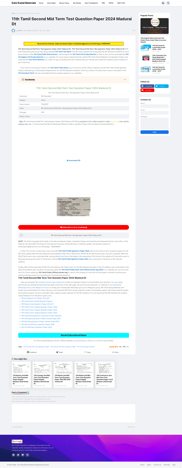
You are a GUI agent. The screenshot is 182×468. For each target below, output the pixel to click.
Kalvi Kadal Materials (24, 2)
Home (13, 13)
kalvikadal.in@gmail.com (83, 44)
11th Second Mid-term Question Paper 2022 (37, 324)
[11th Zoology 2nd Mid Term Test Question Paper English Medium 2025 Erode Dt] (42, 368)
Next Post (131, 427)
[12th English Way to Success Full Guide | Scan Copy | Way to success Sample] (155, 26)
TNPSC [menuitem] (111, 3)
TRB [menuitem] (103, 3)
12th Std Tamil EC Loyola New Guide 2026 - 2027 (158, 69)
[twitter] (18, 455)
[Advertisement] (73, 144)
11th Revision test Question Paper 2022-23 (37, 304)
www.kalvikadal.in (80, 341)
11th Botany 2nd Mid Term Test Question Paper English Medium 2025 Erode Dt (20, 379)
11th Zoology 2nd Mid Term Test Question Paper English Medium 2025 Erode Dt (42, 379)
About (149, 465)
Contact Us (157, 465)
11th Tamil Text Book (63, 52)
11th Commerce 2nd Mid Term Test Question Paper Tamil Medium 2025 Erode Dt (104, 379)
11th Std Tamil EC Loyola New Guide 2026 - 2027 (158, 47)
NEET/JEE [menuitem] (121, 3)
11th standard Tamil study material (49, 282)
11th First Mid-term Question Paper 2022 (36, 327)
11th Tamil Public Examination (45, 54)
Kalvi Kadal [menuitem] (51, 3)
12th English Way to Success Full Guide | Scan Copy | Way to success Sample (153, 40)
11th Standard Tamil (26, 73)
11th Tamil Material (36, 60)
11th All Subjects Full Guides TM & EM (35, 298)
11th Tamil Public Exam (59, 68)
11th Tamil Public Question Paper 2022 (73, 259)
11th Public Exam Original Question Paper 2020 (39, 307)
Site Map (167, 465)
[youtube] (23, 455)
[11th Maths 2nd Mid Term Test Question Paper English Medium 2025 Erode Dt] (84, 368)
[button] (163, 3)
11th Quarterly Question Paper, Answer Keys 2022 (40, 321)
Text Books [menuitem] (77, 3)
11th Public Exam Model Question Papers (37, 301)
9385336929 (106, 44)
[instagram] (27, 455)
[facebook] (13, 455)
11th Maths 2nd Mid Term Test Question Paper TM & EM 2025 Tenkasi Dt (62, 378)
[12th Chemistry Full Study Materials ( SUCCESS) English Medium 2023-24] (146, 57)
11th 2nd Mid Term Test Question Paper (28, 13)
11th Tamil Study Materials (86, 347)
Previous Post (17, 427)
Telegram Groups (42, 287)
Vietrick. (46, 465)
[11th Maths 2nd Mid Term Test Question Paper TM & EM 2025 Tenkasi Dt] (63, 368)
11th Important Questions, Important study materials (41, 316)
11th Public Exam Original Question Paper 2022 (39, 310)
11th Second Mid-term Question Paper (63, 347)
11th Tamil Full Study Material (84, 54)
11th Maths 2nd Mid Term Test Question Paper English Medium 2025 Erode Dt (83, 379)
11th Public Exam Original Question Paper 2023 (39, 313)
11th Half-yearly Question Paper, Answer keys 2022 (41, 318)
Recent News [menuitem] (64, 3)
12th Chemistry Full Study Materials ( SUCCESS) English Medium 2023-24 (159, 58)
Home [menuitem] (41, 3)
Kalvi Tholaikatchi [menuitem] (91, 3)
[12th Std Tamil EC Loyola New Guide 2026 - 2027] (146, 69)
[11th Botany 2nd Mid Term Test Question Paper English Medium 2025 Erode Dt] (21, 368)
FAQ (173, 465)
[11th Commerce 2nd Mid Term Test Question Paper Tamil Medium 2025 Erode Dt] (104, 368)
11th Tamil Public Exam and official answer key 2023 (82, 270)
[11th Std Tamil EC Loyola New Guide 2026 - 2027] (146, 47)
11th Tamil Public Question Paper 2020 (74, 251)
